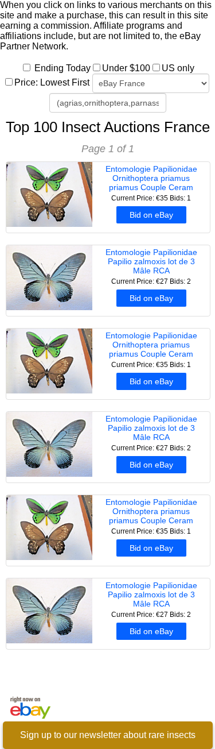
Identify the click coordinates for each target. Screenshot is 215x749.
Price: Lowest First (51, 82)
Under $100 (126, 68)
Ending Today (62, 68)
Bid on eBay (151, 214)
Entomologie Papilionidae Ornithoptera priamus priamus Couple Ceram (151, 178)
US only (178, 68)
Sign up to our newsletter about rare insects (108, 735)
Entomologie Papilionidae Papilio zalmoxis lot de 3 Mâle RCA (151, 261)
